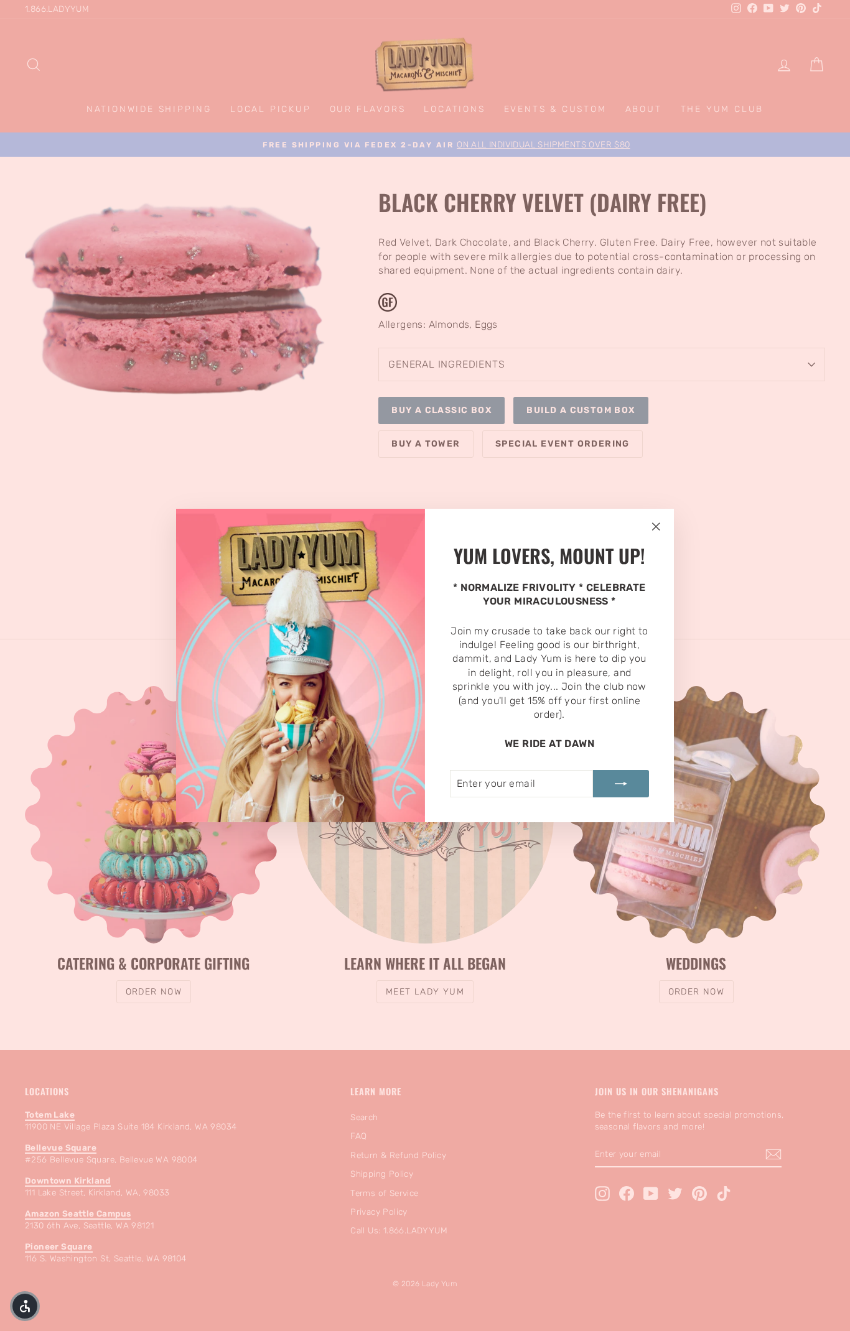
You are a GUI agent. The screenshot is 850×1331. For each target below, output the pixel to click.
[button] (25, 1306)
